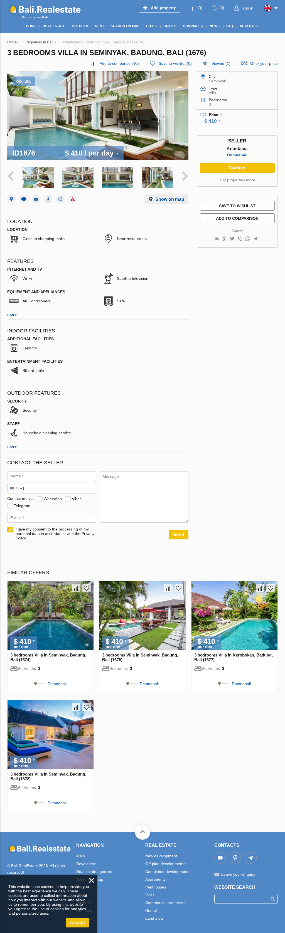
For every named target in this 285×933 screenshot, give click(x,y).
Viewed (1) (221, 63)
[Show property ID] (60, 199)
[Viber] (240, 239)
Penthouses (155, 887)
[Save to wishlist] (86, 588)
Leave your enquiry (238, 874)
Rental (151, 910)
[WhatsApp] (247, 239)
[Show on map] (11, 199)
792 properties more (237, 180)
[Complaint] (72, 199)
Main (80, 856)
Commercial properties (165, 902)
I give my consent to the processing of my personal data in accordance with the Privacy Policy (55, 533)
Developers (86, 864)
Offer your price (264, 63)
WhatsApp (53, 498)
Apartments (155, 879)
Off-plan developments (165, 864)
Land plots (154, 918)
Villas (149, 895)
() (199, 8)
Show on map (169, 199)
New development (161, 856)
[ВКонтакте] (216, 239)
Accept (77, 922)
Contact (237, 168)
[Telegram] (255, 239)
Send (178, 534)
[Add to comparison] (76, 588)
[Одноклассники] (224, 239)
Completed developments (167, 871)
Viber (76, 498)
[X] (232, 239)
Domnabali (237, 155)
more (12, 314)
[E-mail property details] (36, 199)
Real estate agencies (94, 871)
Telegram (22, 505)
